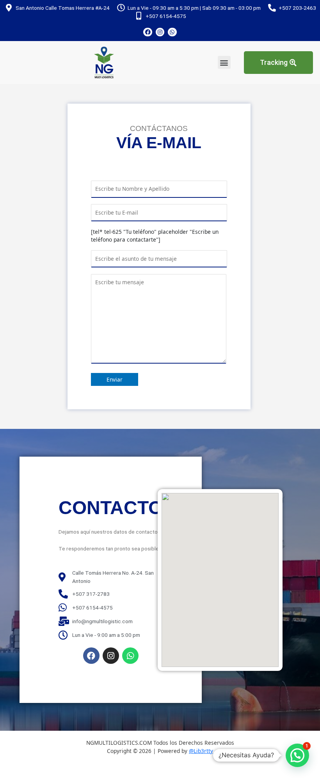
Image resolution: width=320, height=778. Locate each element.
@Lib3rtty (201, 751)
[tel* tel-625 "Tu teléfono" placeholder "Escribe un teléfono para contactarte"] (155, 236)
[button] (224, 62)
